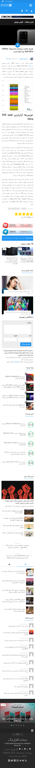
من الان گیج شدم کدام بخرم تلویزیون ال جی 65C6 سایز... (16, 648)
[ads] (17, 17)
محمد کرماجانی (22, 59)
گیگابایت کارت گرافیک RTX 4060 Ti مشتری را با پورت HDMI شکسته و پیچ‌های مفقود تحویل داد (13, 387)
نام (30, 336)
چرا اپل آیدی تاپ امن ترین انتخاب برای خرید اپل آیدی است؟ (13, 572)
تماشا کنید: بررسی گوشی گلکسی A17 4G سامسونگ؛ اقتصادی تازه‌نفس (15, 453)
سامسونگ (30, 66)
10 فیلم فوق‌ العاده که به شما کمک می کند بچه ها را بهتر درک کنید (18, 313)
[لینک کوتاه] (7, 59)
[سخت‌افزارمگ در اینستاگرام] (17, 760)
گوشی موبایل (18, 22)
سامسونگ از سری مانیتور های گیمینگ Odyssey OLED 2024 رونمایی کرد (26, 260)
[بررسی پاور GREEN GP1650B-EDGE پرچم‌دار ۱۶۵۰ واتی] (30, 377)
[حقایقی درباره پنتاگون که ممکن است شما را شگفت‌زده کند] (29, 511)
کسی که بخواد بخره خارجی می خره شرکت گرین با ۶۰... (15, 672)
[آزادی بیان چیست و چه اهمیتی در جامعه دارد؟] (29, 533)
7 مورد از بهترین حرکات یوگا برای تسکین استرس (13, 526)
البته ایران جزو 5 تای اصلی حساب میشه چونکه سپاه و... (16, 694)
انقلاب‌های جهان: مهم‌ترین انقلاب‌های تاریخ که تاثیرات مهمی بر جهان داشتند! (19, 502)
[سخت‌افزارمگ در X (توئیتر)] (12, 760)
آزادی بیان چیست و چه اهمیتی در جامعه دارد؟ (12, 534)
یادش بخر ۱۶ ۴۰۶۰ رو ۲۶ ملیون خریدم (18, 626)
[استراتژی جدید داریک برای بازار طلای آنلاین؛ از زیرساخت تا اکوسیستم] (30, 582)
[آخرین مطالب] (25, 565)
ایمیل (15, 336)
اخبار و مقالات (29, 22)
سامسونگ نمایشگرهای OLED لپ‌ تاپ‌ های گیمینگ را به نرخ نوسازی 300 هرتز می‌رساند (13, 396)
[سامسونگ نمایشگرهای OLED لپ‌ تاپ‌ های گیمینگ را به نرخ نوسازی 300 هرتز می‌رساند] (30, 396)
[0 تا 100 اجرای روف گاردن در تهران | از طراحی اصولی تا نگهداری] (29, 519)
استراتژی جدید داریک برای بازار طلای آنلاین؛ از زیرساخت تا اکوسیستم (13, 582)
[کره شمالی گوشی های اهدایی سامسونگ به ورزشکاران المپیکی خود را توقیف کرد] (10, 251)
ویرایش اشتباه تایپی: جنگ (21, 687)
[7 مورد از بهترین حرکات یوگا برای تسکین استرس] (29, 526)
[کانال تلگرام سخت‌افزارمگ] (20, 760)
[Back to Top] (17, 734)
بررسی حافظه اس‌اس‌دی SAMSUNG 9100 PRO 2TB (14, 434)
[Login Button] (22, 10)
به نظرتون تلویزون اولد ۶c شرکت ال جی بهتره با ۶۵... (15, 664)
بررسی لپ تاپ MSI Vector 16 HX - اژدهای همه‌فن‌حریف (14, 463)
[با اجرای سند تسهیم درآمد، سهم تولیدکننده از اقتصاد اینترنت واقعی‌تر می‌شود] (30, 591)
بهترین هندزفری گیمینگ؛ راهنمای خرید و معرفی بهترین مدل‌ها (14, 610)
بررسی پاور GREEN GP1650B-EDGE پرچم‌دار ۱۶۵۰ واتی (15, 378)
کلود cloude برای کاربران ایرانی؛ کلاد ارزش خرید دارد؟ (14, 406)
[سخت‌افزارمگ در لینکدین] (9, 760)
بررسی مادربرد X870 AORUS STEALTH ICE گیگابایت (15, 444)
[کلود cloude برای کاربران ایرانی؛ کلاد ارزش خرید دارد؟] (30, 406)
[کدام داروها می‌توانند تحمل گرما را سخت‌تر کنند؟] (17, 285)
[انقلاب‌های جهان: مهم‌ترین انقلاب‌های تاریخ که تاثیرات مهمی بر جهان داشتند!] (17, 490)
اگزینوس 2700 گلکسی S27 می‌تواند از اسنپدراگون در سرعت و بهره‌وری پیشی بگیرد (13, 601)
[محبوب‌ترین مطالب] (9, 565)
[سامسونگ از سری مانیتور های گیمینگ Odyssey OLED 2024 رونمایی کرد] (25, 251)
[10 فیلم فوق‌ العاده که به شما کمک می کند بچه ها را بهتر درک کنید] (17, 305)
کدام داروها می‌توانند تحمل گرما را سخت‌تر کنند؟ (19, 292)
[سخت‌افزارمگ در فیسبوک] (15, 760)
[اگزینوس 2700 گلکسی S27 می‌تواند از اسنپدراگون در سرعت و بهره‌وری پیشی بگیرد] (30, 601)
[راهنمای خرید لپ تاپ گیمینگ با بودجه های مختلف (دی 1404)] (17, 713)
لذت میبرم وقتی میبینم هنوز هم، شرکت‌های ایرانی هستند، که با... (15, 656)
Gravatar (16, 362)
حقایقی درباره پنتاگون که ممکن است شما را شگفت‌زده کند (12, 512)
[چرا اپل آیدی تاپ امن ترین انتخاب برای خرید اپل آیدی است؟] (30, 572)
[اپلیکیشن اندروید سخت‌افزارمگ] (23, 760)
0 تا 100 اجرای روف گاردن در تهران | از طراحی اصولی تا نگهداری (13, 519)
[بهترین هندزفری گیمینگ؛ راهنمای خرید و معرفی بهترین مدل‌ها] (30, 610)
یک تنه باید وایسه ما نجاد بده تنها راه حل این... (15, 640)
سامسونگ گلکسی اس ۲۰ (13, 209)
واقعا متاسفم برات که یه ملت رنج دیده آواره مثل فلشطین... (15, 680)
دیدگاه (29, 323)
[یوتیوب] (17, 225)
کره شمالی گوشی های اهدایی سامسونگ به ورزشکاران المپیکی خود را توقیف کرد (11, 261)
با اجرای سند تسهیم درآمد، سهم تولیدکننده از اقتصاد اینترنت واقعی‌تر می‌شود (14, 239)
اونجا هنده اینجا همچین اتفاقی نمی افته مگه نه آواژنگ (15, 634)
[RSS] (26, 760)
